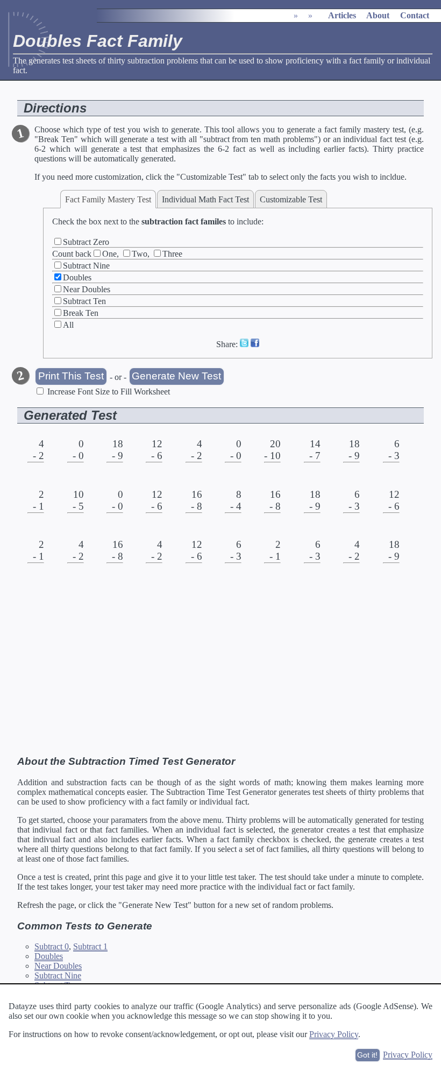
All (68, 324)
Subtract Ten (84, 301)
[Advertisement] (220, 667)
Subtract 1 (90, 946)
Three (172, 253)
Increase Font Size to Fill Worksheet (108, 391)
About (377, 15)
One (109, 253)
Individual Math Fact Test (205, 199)
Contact (414, 15)
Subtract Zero (86, 241)
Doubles (77, 277)
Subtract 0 (51, 946)
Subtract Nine (86, 265)
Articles (342, 15)
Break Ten (80, 313)
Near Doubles (86, 289)
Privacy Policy (333, 1034)
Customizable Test (291, 199)
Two (139, 253)
